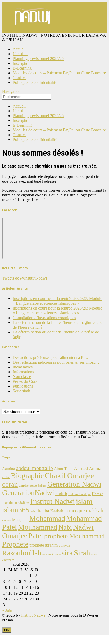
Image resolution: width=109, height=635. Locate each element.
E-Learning (22, 68)
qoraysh (64, 545)
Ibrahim (9, 502)
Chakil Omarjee (69, 475)
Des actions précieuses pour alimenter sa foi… (51, 357)
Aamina (8, 468)
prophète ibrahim (43, 545)
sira (67, 552)
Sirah (82, 552)
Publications (23, 386)
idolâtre (23, 503)
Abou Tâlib (63, 468)
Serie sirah (21, 391)
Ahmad (81, 468)
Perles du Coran (26, 381)
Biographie (27, 475)
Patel (35, 535)
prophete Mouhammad (74, 535)
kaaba (43, 510)
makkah (94, 510)
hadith (61, 493)
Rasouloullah (21, 553)
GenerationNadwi (28, 492)
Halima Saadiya (79, 494)
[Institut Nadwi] (32, 30)
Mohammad (47, 518)
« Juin (7, 610)
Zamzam (8, 560)
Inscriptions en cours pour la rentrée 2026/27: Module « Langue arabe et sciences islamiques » (57, 301)
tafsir (94, 554)
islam (84, 501)
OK (6, 630)
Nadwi (83, 527)
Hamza (97, 494)
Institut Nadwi (52, 501)
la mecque (74, 510)
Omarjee (14, 535)
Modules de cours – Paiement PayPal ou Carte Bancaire (59, 73)
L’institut (20, 54)
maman (6, 519)
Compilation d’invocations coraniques (44, 317)
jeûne (33, 511)
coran (10, 484)
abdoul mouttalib (34, 468)
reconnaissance (51, 554)
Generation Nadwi (74, 484)
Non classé (22, 376)
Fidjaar (42, 485)
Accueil (19, 49)
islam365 (15, 510)
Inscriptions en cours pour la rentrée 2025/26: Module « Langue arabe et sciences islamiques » (57, 310)
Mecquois (20, 519)
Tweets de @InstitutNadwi (24, 278)
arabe (6, 477)
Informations (23, 372)
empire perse (28, 485)
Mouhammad (37, 527)
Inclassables (23, 367)
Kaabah (56, 511)
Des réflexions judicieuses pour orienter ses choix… (56, 362)
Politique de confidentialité (35, 82)
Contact (19, 77)
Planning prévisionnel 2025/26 (38, 58)
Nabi (65, 527)
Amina (95, 468)
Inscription (21, 63)
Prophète (15, 544)
